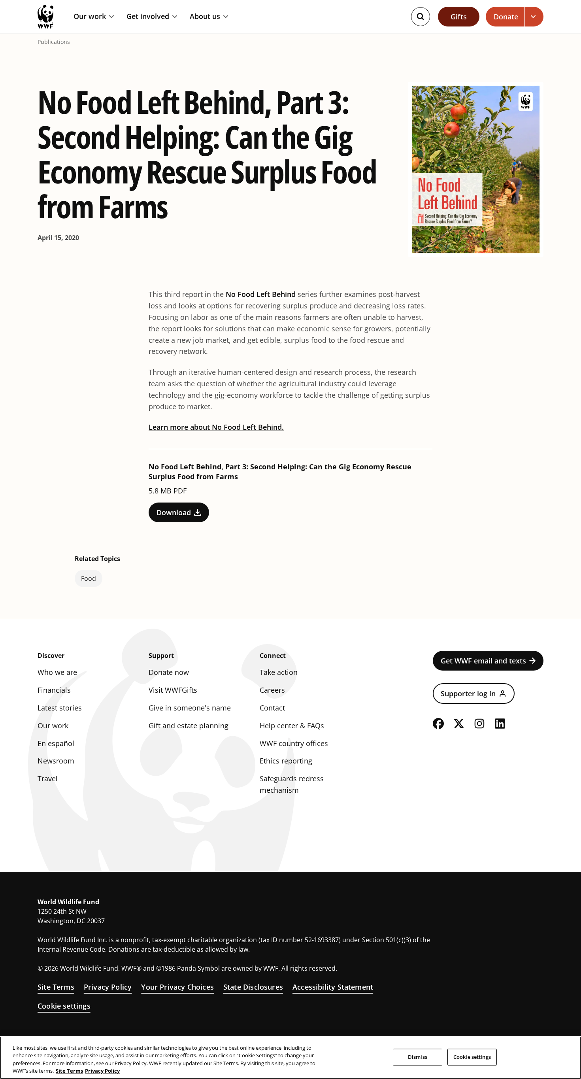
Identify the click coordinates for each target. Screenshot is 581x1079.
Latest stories (60, 707)
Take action (279, 672)
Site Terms (56, 987)
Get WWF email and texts (483, 660)
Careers (272, 690)
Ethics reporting (286, 760)
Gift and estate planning (188, 725)
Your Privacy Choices (177, 987)
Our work (90, 17)
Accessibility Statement (332, 987)
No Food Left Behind (261, 294)
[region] (290, 1057)
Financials (54, 690)
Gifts (459, 16)
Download (174, 512)
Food (88, 578)
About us (205, 17)
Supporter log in (468, 693)
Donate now (169, 672)
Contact (272, 707)
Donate (506, 16)
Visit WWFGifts (173, 690)
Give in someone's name (190, 707)
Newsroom (56, 760)
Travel (48, 778)
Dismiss (417, 1056)
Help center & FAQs (292, 725)
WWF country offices (294, 743)
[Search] (420, 16)
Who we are (57, 672)
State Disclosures (253, 987)
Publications (54, 42)
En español (56, 743)
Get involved (147, 17)
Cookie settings (64, 1005)
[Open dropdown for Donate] (534, 16)
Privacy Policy (108, 987)
